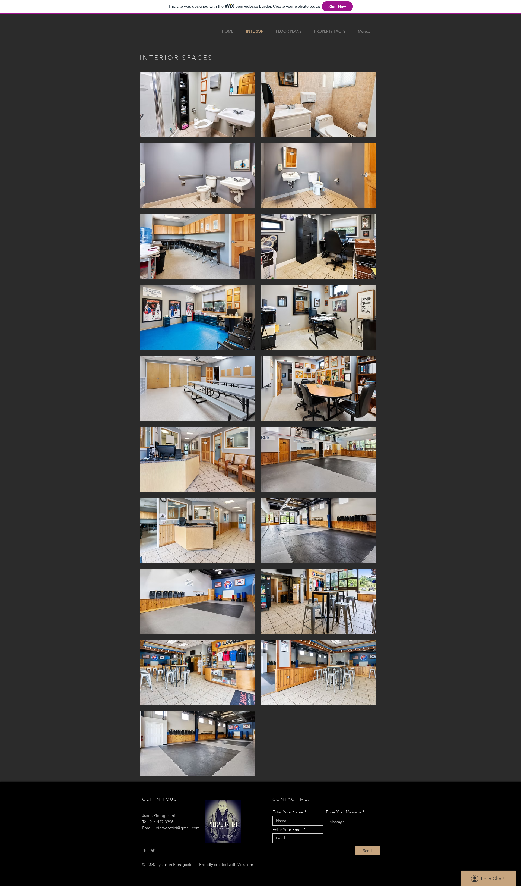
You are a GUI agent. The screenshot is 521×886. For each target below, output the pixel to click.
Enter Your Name (287, 812)
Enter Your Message (343, 812)
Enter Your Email (287, 829)
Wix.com (245, 864)
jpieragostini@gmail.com (177, 827)
